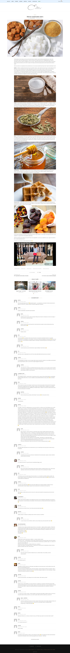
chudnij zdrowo (17, 268)
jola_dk (19, 505)
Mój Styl (8, 1)
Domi (19, 536)
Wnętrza (25, 1)
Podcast (29, 1)
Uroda (13, 1)
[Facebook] (58, 1)
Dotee (19, 563)
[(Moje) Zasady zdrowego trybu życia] (35, 285)
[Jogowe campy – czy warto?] (21, 285)
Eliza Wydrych (32, 18)
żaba (19, 382)
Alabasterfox (20, 496)
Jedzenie (20, 1)
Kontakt (54, 649)
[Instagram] (59, 1)
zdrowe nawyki (29, 268)
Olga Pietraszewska (22, 524)
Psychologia (35, 1)
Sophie (19, 307)
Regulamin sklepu (40, 649)
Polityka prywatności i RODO (48, 649)
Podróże (16, 1)
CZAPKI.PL (19, 444)
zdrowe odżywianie (46, 268)
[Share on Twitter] (40, 272)
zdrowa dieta (23, 268)
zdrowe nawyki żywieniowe (37, 268)
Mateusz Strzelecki (31, 649)
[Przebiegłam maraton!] (48, 285)
